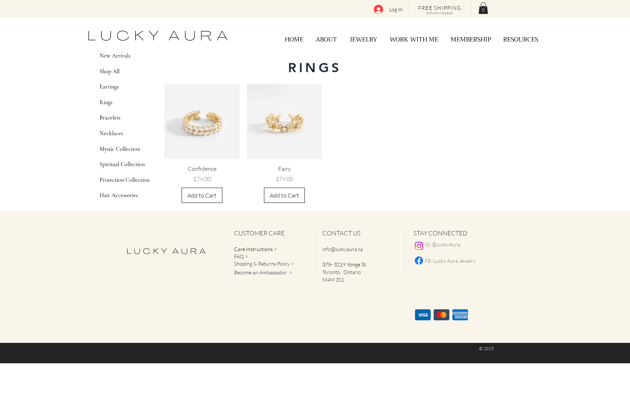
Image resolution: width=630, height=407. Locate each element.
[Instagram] (418, 245)
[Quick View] (202, 121)
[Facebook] (418, 260)
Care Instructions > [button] (255, 249)
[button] (483, 8)
